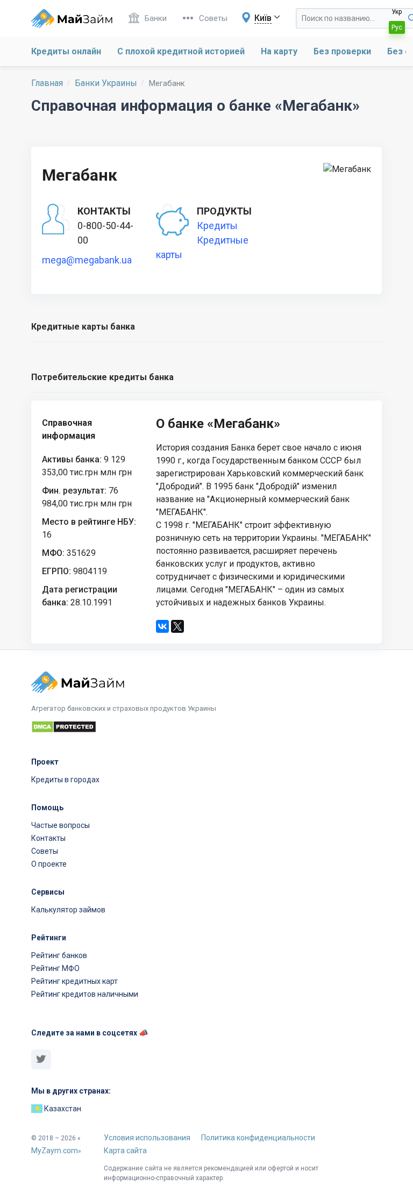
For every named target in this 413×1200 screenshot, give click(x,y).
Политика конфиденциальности (258, 1137)
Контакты (48, 838)
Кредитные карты (202, 247)
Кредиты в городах (65, 779)
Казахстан (61, 1108)
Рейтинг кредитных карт (74, 981)
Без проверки (342, 51)
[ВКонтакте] (162, 626)
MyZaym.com (54, 1150)
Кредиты (217, 225)
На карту (279, 51)
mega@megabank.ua (87, 260)
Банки (156, 18)
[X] (177, 626)
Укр (396, 12)
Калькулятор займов (68, 909)
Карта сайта (125, 1150)
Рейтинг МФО (55, 968)
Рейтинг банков (59, 955)
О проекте (49, 864)
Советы (213, 18)
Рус (396, 27)
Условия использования (147, 1137)
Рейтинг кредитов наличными (84, 994)
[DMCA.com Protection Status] (206, 728)
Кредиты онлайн (66, 51)
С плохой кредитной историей (181, 51)
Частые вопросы (60, 825)
